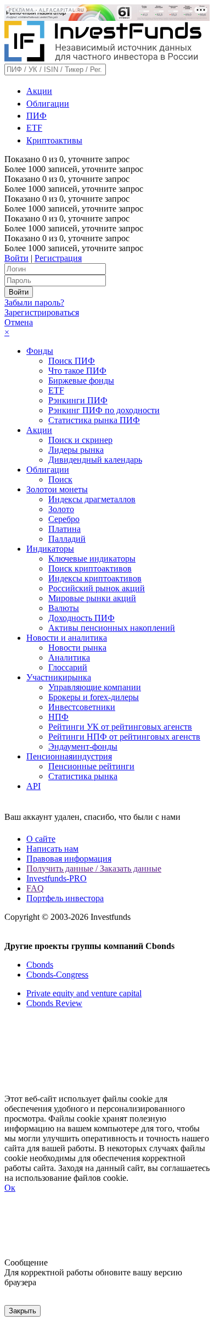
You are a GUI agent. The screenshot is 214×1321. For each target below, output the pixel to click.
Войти (16, 258)
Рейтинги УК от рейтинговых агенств (120, 726)
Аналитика (69, 657)
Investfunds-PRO (56, 878)
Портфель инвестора (65, 898)
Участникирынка (58, 677)
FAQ (35, 888)
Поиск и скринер (80, 440)
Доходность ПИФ (81, 618)
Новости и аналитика (66, 637)
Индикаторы (50, 548)
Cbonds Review (54, 1003)
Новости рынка (77, 647)
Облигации (47, 103)
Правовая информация (68, 858)
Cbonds (39, 964)
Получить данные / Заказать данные (93, 868)
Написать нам (52, 848)
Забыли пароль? (34, 302)
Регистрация (58, 258)
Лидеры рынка (76, 449)
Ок (9, 1187)
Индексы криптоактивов (95, 578)
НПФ (58, 716)
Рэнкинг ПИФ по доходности (104, 410)
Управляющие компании (94, 687)
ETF (34, 127)
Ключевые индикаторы (92, 558)
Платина (64, 529)
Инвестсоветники (81, 707)
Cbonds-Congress (57, 974)
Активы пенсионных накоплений (111, 627)
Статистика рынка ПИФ (94, 420)
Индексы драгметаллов (92, 499)
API (33, 786)
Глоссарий (67, 667)
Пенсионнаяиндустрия (69, 756)
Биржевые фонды (81, 380)
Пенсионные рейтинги (91, 766)
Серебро (64, 519)
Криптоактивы (54, 140)
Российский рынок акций (96, 588)
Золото (61, 509)
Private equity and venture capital (84, 993)
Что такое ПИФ (77, 370)
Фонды (39, 351)
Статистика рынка (82, 776)
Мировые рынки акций (92, 598)
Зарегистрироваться (41, 312)
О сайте (40, 838)
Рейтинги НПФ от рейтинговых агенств (124, 736)
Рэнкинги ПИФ (78, 400)
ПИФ (36, 115)
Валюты (63, 608)
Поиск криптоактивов (90, 568)
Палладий (67, 538)
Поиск (60, 479)
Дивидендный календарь (95, 459)
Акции (39, 91)
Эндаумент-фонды (82, 746)
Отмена (18, 322)
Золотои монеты (57, 489)
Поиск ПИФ (71, 360)
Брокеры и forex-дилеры (93, 697)
